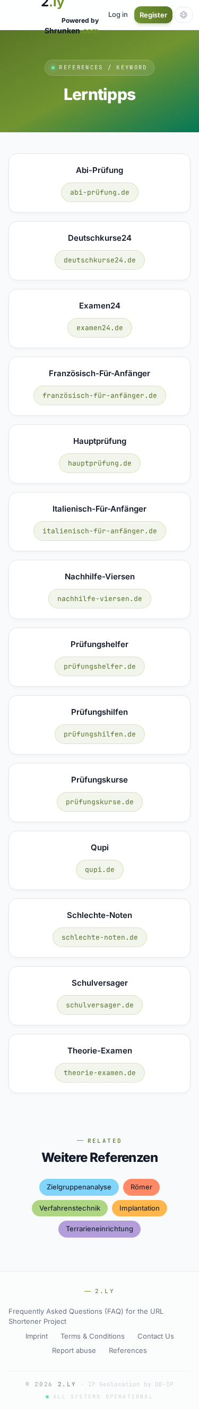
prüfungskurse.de (100, 801)
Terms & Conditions (92, 1336)
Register (153, 15)
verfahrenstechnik (69, 1208)
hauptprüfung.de (100, 463)
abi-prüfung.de (99, 192)
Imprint (36, 1336)
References (128, 1350)
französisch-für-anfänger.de (99, 395)
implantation (139, 1208)
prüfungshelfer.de (100, 666)
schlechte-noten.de (100, 937)
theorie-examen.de (100, 1072)
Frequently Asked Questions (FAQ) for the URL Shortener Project (85, 1316)
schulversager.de (100, 1005)
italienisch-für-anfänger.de (99, 530)
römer (141, 1187)
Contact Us (155, 1336)
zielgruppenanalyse (79, 1187)
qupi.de (100, 869)
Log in (118, 14)
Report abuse (74, 1350)
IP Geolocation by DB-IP (131, 1384)
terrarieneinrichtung (99, 1228)
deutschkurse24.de (100, 260)
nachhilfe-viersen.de (99, 598)
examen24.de (99, 327)
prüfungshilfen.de (100, 734)
